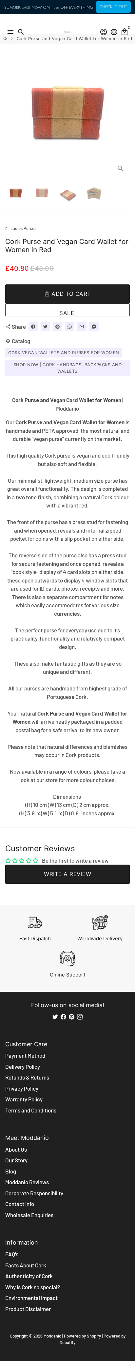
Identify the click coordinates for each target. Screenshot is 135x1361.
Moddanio (52, 1335)
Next (123, 115)
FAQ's (11, 1254)
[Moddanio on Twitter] (55, 1016)
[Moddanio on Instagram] (80, 1016)
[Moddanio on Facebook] (63, 1016)
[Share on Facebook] (33, 326)
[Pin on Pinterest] (57, 326)
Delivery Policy (22, 1066)
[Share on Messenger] (94, 326)
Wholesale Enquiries (29, 1215)
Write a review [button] (67, 874)
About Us (16, 1149)
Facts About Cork (25, 1265)
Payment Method (25, 1055)
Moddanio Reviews (27, 1182)
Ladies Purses (20, 228)
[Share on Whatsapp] (69, 326)
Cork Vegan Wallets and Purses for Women (63, 352)
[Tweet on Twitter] (45, 326)
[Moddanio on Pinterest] (71, 1016)
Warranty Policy (24, 1099)
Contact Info (19, 1204)
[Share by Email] (82, 326)
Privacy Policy (21, 1088)
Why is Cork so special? (32, 1287)
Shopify (94, 1335)
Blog (10, 1171)
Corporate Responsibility (34, 1193)
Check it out (113, 7)
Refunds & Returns (27, 1077)
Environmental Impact (31, 1297)
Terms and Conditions (30, 1110)
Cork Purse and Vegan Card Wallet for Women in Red (74, 38)
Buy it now (67, 310)
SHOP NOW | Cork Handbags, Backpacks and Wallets (67, 368)
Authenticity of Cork (29, 1276)
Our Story (16, 1160)
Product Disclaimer (28, 1309)
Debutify (67, 1342)
